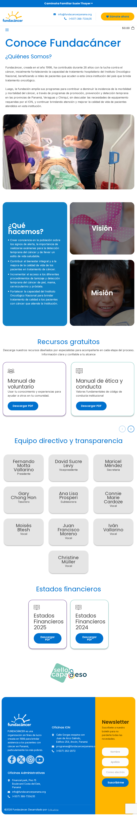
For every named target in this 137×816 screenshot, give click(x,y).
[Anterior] (122, 429)
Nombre (115, 752)
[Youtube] (39, 759)
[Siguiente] (131, 429)
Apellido (115, 762)
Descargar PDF (23, 406)
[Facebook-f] (12, 759)
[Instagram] (30, 759)
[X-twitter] (21, 759)
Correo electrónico (115, 772)
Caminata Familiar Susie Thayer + (68, 3)
